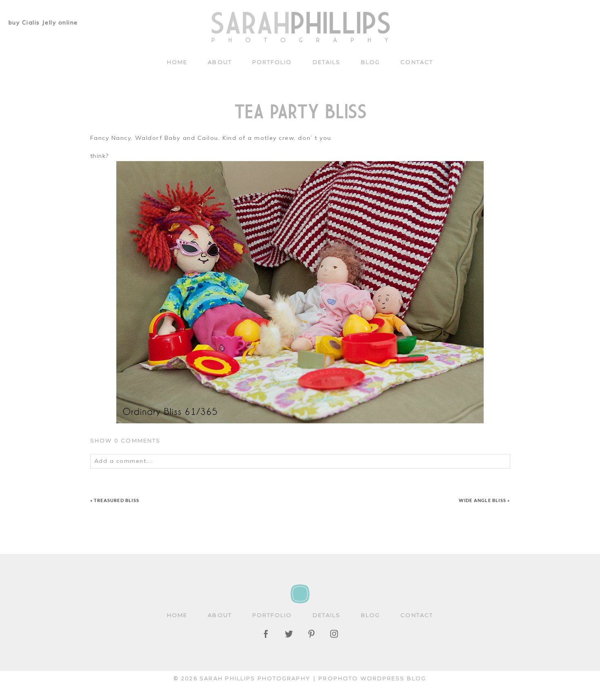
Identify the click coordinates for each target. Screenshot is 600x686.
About (219, 62)
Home (177, 62)
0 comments (125, 440)
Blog (370, 62)
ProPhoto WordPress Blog (372, 678)
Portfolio (272, 62)
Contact (416, 62)
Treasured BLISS (116, 500)
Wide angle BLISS (482, 500)
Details (327, 62)
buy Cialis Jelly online (43, 22)
